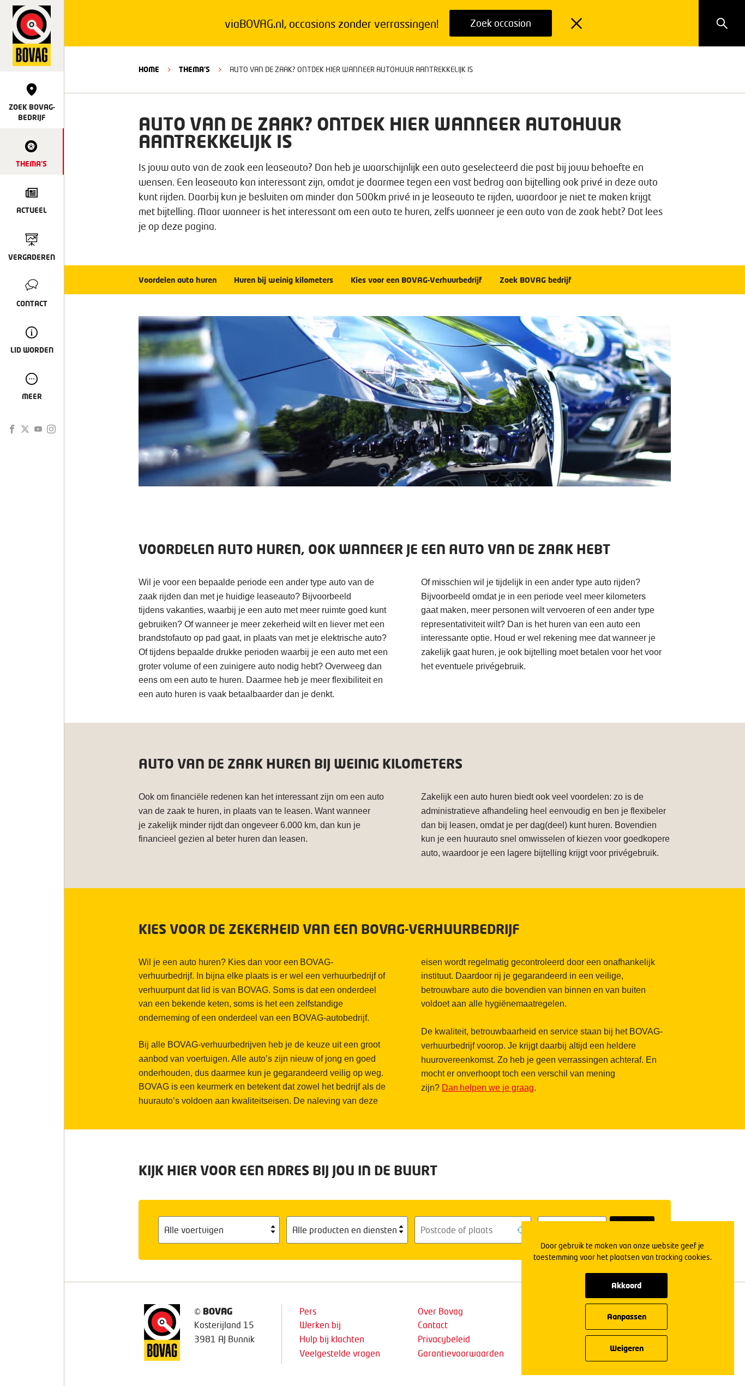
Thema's (194, 69)
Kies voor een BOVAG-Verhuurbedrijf (416, 279)
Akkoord (626, 1285)
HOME (149, 69)
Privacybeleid (444, 1339)
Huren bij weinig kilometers (283, 279)
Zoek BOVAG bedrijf (536, 279)
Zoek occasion (500, 23)
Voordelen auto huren (178, 279)
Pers (307, 1311)
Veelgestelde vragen (339, 1353)
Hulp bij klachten (331, 1339)
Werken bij (320, 1324)
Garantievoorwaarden (461, 1353)
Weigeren (627, 1348)
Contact (433, 1324)
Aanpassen (626, 1316)
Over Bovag (440, 1311)
